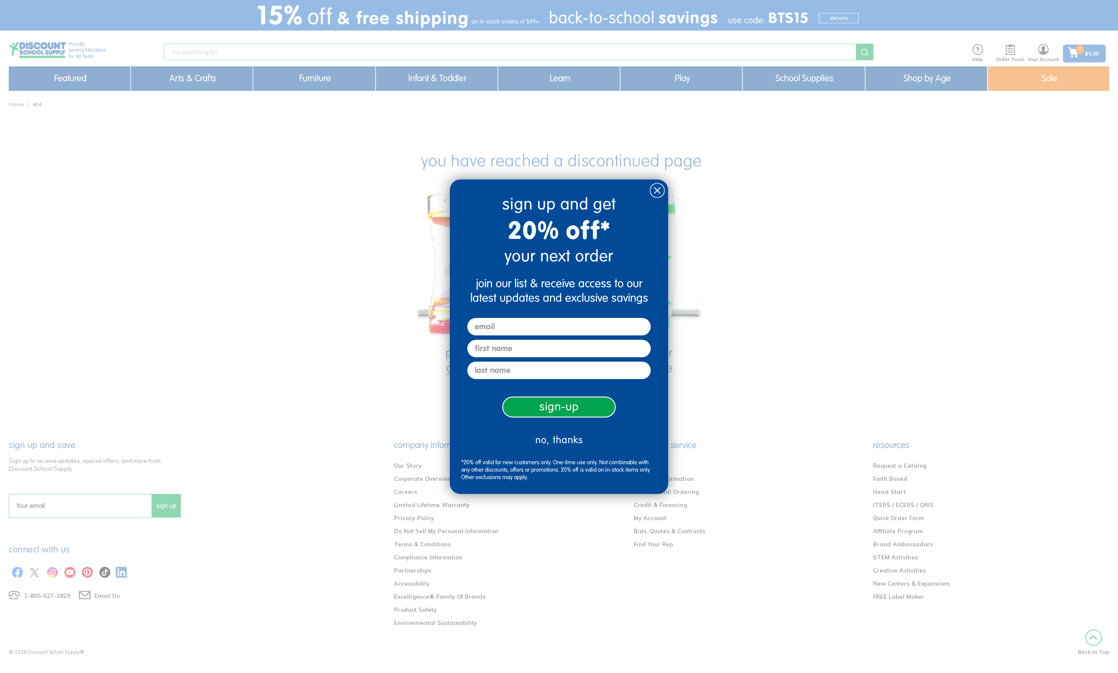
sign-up (559, 407)
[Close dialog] (657, 190)
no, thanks (559, 440)
